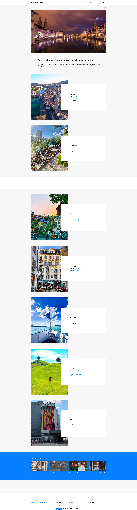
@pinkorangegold (74, 219)
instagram (38, 502)
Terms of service (92, 500)
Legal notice (91, 499)
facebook (33, 502)
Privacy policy (92, 502)
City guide (80, 2)
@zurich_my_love (74, 270)
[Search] (103, 3)
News (86, 2)
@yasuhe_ (72, 322)
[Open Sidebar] (105, 2)
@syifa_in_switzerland (75, 374)
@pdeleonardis (73, 98)
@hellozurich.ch (80, 96)
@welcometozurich (74, 150)
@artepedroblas (74, 425)
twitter (43, 502)
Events (91, 2)
